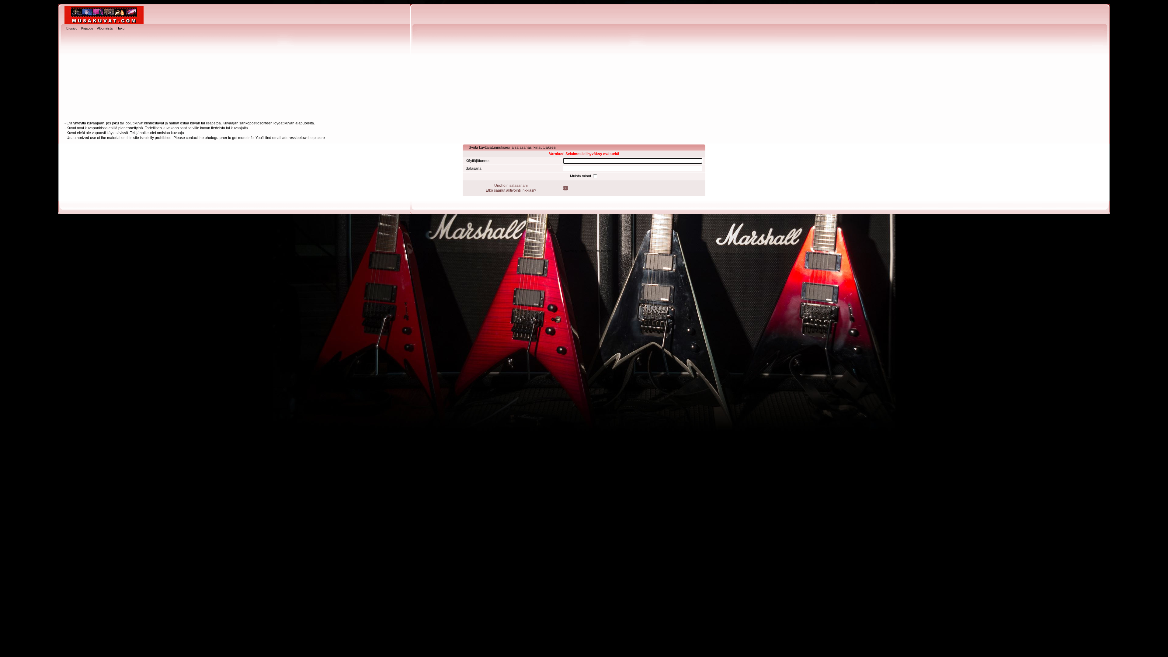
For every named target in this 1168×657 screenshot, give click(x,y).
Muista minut (581, 176)
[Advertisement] (583, 76)
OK (565, 188)
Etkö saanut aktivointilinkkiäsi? (511, 190)
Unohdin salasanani (511, 185)
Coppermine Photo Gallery (595, 250)
